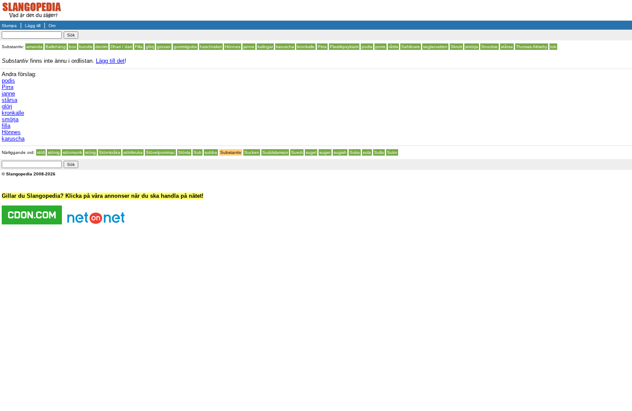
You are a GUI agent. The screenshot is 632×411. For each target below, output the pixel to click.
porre (380, 46)
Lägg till (32, 25)
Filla (139, 46)
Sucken (251, 152)
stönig (54, 152)
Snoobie (489, 46)
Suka (355, 152)
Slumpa (9, 25)
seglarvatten (435, 46)
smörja (471, 46)
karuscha (285, 46)
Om (52, 25)
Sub (197, 152)
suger (325, 152)
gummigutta (185, 46)
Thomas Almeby (531, 46)
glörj (150, 46)
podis (367, 46)
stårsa (507, 46)
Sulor (392, 152)
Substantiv (230, 152)
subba (211, 152)
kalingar (265, 46)
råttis (393, 46)
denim (101, 46)
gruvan (164, 46)
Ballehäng (56, 46)
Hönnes (232, 46)
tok (553, 46)
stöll (41, 152)
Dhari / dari (121, 46)
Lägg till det (110, 61)
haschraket (211, 46)
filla (6, 126)
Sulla (379, 152)
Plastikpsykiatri (344, 46)
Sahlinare (410, 46)
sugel (311, 152)
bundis (85, 46)
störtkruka (133, 152)
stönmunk (72, 152)
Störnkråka (109, 152)
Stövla (184, 152)
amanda (34, 46)
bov (72, 46)
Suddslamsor (275, 152)
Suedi (297, 152)
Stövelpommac (160, 152)
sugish (340, 152)
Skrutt (456, 46)
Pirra (322, 46)
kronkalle (306, 46)
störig (90, 152)
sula (367, 152)
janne (249, 46)
